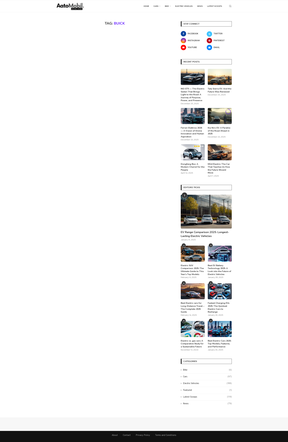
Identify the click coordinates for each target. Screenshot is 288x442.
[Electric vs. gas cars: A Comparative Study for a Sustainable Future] (193, 329)
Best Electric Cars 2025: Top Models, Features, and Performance (219, 343)
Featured (207, 390)
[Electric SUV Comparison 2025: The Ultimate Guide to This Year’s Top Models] (193, 254)
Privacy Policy (143, 435)
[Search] (230, 6)
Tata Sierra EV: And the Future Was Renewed (219, 90)
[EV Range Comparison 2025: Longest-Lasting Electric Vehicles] (206, 212)
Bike (167, 6)
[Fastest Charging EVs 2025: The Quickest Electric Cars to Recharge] (220, 291)
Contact (127, 435)
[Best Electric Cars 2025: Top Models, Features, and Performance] (220, 329)
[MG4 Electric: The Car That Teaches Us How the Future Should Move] (220, 152)
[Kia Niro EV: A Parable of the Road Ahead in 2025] (220, 116)
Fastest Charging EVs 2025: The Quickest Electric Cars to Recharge (218, 307)
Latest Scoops (214, 6)
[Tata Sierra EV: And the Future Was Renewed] (220, 77)
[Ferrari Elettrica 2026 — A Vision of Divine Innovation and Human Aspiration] (193, 116)
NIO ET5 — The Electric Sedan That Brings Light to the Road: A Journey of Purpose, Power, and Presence (192, 94)
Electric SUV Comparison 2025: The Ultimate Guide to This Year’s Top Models (192, 270)
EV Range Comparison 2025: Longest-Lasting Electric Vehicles (205, 234)
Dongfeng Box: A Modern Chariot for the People (192, 167)
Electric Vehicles (184, 6)
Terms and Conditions (165, 435)
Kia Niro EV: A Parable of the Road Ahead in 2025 (219, 130)
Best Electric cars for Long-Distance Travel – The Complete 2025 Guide (192, 307)
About (115, 435)
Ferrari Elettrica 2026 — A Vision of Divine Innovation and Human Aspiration (192, 132)
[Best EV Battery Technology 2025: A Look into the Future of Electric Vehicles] (220, 254)
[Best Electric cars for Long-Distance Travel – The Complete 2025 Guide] (193, 291)
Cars (155, 6)
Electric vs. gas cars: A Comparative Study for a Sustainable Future (192, 343)
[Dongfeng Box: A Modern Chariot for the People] (193, 152)
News (200, 6)
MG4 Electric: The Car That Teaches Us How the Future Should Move (219, 168)
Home (146, 6)
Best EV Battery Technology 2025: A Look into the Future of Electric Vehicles (219, 270)
